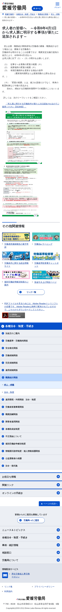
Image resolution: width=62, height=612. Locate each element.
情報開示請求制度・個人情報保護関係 (22, 451)
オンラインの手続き (12, 493)
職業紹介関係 (11, 377)
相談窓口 (6, 552)
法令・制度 (9, 392)
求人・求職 (9, 385)
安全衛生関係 (11, 348)
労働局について (10, 560)
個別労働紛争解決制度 (15, 444)
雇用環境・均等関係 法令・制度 (20, 399)
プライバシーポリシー (44, 586)
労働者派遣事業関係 (14, 407)
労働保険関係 (11, 355)
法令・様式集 (11, 466)
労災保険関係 (11, 363)
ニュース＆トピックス (13, 530)
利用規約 (8, 591)
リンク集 (8, 586)
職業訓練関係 (11, 414)
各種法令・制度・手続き (15, 537)
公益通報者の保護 (13, 458)
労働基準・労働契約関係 (16, 341)
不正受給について (13, 436)
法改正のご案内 (12, 333)
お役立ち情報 (9, 477)
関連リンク (8, 485)
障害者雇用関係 (12, 421)
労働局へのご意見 (31, 520)
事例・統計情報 (10, 545)
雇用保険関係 (11, 370)
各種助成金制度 (12, 429)
